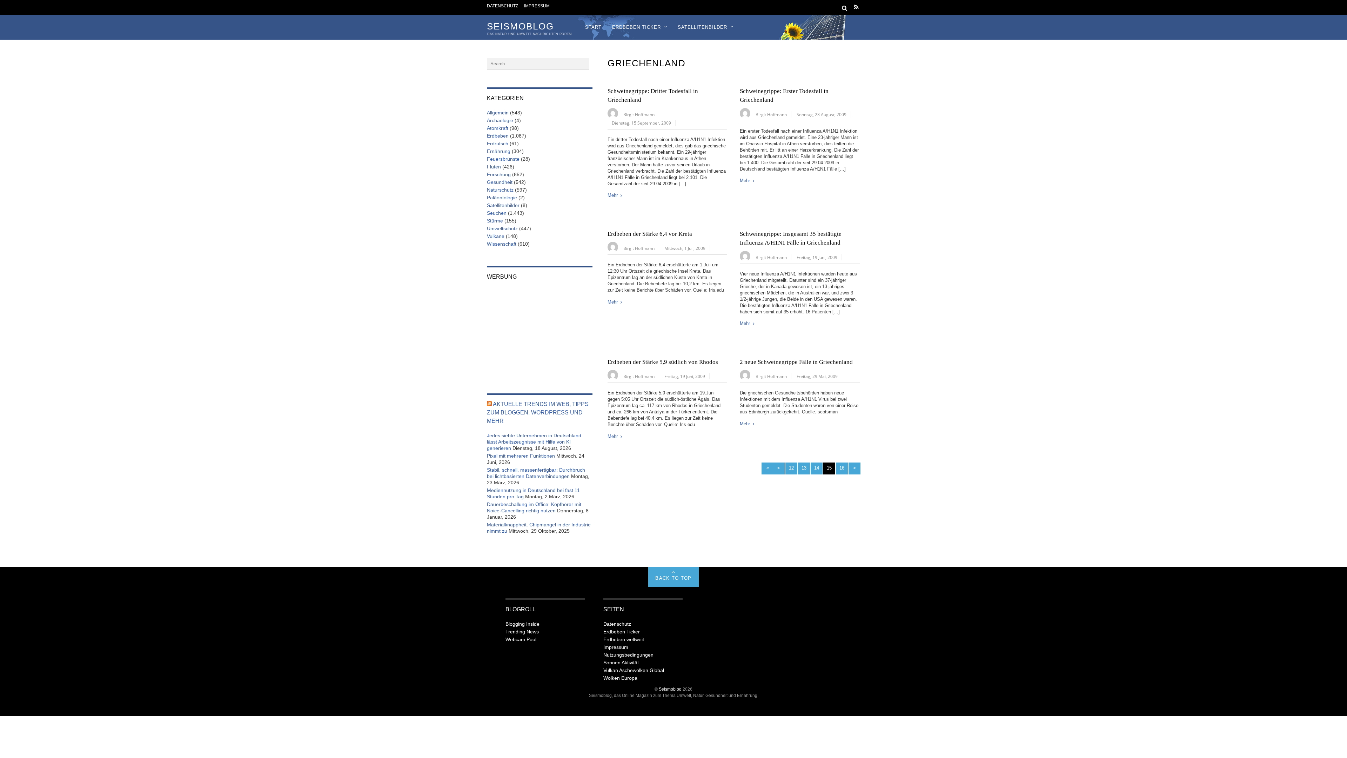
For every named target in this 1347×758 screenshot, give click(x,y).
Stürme (495, 221)
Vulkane (495, 236)
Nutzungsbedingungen (628, 655)
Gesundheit (499, 182)
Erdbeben (498, 136)
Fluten (494, 166)
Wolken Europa (620, 678)
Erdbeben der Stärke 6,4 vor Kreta (650, 234)
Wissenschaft (501, 244)
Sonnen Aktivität (621, 662)
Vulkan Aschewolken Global (633, 670)
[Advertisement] (539, 332)
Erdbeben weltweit (623, 639)
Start (593, 27)
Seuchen (497, 213)
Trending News (522, 631)
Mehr (613, 195)
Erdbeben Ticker (636, 27)
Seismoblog (670, 689)
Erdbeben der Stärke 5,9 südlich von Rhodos (663, 362)
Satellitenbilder (702, 27)
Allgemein (498, 112)
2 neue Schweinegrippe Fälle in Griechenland (796, 362)
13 (804, 468)
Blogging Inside (522, 624)
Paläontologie (502, 197)
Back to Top (673, 578)
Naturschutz (500, 190)
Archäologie (500, 120)
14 (816, 468)
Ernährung (498, 151)
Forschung (499, 174)
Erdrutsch (497, 143)
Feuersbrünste (503, 159)
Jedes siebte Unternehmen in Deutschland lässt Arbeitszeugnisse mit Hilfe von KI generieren (534, 442)
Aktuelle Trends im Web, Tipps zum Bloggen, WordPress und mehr (538, 412)
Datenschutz (502, 6)
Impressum (537, 6)
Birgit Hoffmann (639, 114)
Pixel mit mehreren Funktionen (521, 456)
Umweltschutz (502, 228)
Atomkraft (497, 128)
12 (791, 468)
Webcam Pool (520, 639)
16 (841, 468)
